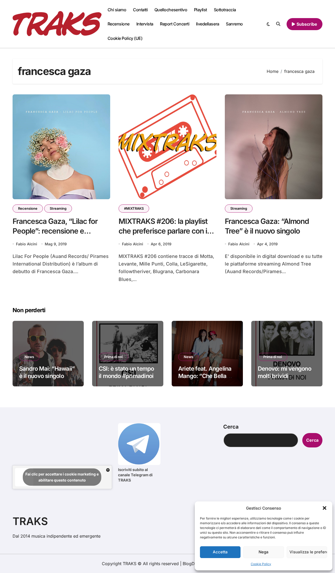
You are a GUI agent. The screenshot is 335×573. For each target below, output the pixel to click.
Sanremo (234, 23)
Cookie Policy (261, 564)
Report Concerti (174, 23)
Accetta (220, 551)
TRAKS (30, 521)
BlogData (192, 563)
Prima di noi (113, 357)
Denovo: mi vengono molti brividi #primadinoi (284, 376)
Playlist (200, 9)
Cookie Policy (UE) (125, 38)
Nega (264, 551)
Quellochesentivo (170, 9)
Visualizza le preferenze (308, 551)
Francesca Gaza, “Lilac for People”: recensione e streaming (55, 231)
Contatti (140, 9)
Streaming (58, 208)
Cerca (231, 427)
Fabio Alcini (26, 244)
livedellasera (207, 23)
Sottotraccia (225, 9)
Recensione (119, 23)
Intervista (144, 23)
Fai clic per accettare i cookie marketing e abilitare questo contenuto (62, 477)
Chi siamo (117, 9)
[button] (324, 508)
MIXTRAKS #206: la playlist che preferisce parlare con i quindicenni (163, 231)
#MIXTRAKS (134, 208)
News (29, 357)
